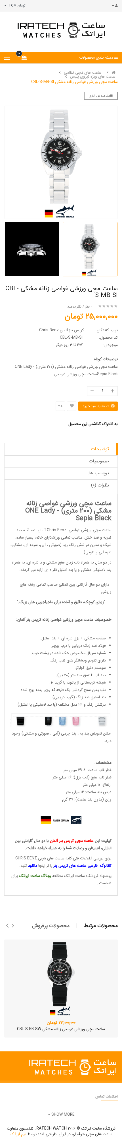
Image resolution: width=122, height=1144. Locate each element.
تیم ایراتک (18, 1134)
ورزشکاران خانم (48, 537)
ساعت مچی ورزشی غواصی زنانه (67, 619)
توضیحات (100, 449)
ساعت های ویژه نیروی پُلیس (92, 76)
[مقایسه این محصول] (60, 406)
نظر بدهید (74, 306)
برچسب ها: (98, 473)
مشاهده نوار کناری (99, 96)
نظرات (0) (100, 485)
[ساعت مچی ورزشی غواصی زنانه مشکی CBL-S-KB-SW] (61, 978)
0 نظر (88, 306)
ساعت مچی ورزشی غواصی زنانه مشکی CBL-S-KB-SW (61, 1029)
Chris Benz (56, 530)
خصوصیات (99, 461)
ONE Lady (40, 510)
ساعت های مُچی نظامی (83, 72)
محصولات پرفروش (51, 926)
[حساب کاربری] (113, 5)
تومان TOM (16, 5)
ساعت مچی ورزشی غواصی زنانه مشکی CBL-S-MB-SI (74, 82)
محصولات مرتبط (101, 926)
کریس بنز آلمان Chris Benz (61, 330)
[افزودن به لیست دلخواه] (71, 406)
